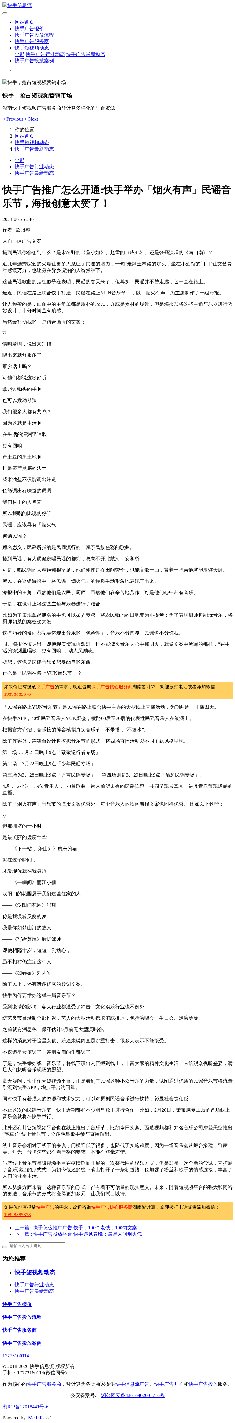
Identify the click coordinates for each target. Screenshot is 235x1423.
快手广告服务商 (32, 41)
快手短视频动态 (32, 47)
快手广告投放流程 (34, 35)
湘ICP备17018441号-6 (25, 1406)
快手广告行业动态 (45, 54)
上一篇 (76, 1227)
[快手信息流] (117, 5)
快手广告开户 (169, 1384)
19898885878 (17, 694)
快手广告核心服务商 (111, 686)
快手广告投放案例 (34, 60)
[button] (13, 119)
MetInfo (36, 1417)
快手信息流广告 (132, 1384)
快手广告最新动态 (85, 54)
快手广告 (45, 686)
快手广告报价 (29, 28)
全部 (19, 54)
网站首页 (24, 22)
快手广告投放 (203, 1384)
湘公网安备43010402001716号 (133, 1395)
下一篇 (78, 1234)
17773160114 (15, 1355)
